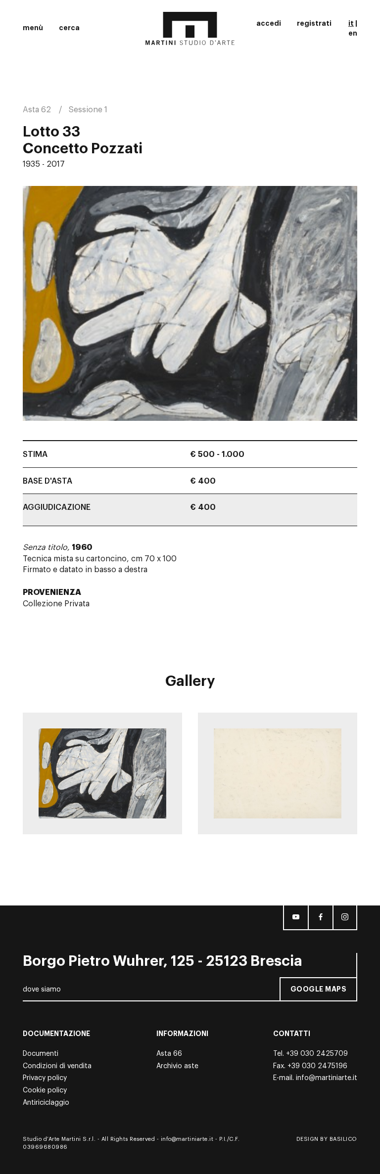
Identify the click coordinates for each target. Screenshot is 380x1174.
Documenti (40, 1053)
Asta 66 (169, 1053)
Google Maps (318, 989)
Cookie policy (45, 1090)
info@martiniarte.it (326, 1078)
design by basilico (326, 1139)
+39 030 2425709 (317, 1053)
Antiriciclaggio (46, 1102)
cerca (69, 27)
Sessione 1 (88, 110)
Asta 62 (37, 110)
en (352, 33)
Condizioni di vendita (57, 1066)
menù (33, 27)
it (351, 23)
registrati (314, 23)
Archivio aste (177, 1066)
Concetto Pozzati (82, 148)
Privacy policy (45, 1078)
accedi (268, 23)
